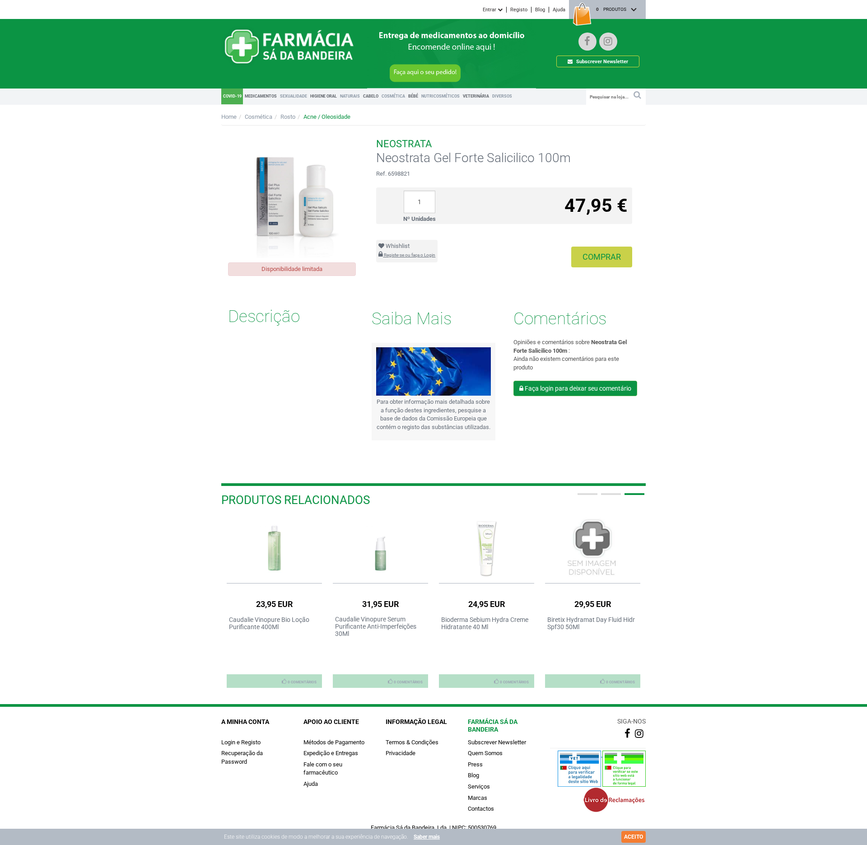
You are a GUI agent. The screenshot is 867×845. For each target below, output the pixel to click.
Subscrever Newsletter (601, 62)
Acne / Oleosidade (326, 116)
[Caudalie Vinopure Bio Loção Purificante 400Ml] (274, 548)
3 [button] (633, 497)
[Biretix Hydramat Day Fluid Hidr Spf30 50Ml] (592, 548)
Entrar (490, 10)
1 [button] (586, 497)
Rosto (287, 116)
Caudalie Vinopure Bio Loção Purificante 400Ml (269, 623)
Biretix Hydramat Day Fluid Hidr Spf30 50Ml (591, 623)
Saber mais (427, 837)
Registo (518, 10)
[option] (274, 602)
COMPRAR (602, 256)
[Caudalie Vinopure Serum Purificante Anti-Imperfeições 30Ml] (380, 548)
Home (229, 116)
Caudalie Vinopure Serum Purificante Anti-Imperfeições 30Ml (375, 626)
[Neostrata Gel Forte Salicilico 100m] (292, 194)
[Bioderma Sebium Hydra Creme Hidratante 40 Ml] (486, 548)
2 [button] (610, 497)
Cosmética (258, 116)
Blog (540, 10)
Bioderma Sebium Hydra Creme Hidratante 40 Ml (484, 623)
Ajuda (559, 10)
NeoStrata (404, 143)
